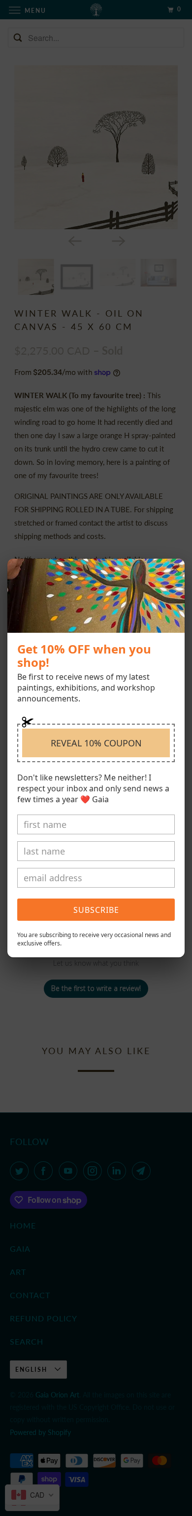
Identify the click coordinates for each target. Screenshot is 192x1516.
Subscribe (96, 909)
